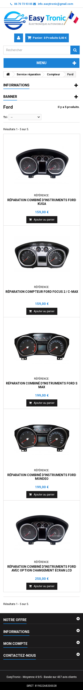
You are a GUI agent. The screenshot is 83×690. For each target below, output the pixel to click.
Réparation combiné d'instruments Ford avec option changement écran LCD (41, 568)
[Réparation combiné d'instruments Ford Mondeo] (41, 438)
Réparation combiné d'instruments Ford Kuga (41, 201)
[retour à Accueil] (8, 74)
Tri (5, 117)
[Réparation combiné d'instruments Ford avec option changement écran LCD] (41, 529)
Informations (16, 85)
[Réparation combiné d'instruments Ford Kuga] (41, 163)
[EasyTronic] (41, 20)
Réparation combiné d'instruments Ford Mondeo (41, 476)
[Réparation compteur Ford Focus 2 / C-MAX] (41, 254)
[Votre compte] (18, 37)
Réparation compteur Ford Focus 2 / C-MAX (42, 291)
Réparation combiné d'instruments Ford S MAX (41, 385)
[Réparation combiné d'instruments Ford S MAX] (41, 346)
